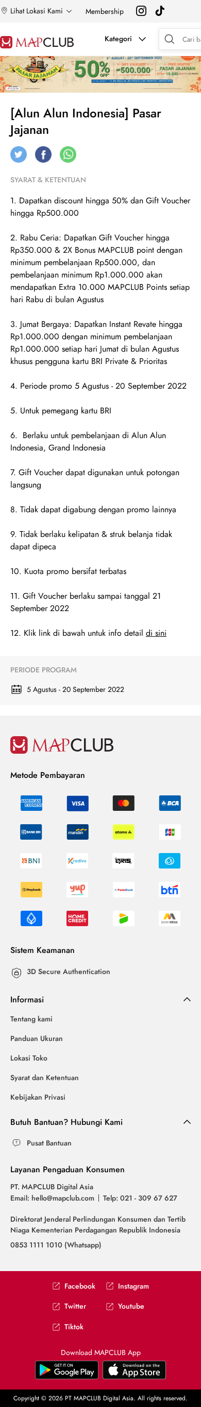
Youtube (131, 1306)
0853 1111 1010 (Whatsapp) (56, 1245)
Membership (105, 11)
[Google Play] (134, 1376)
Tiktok (73, 1327)
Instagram (133, 1286)
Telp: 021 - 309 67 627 (140, 1198)
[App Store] (66, 1376)
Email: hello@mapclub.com (52, 1198)
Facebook (79, 1286)
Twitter (75, 1306)
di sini (156, 633)
